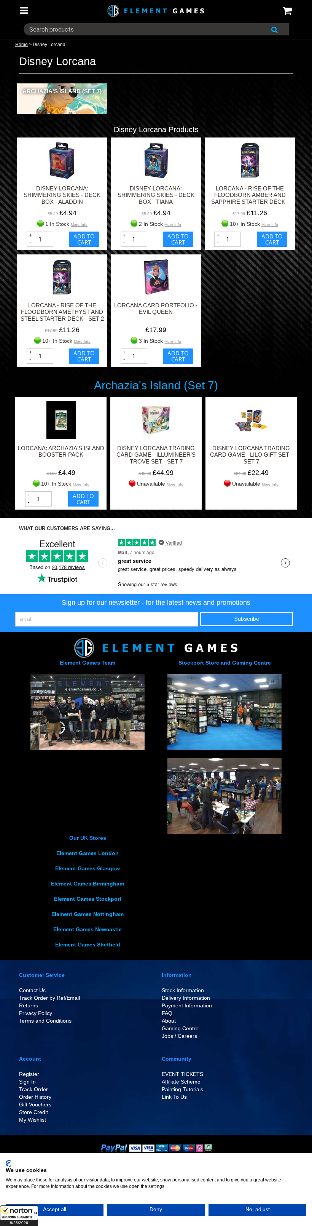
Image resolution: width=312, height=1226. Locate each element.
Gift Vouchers (35, 1104)
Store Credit (33, 1112)
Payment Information (187, 1005)
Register (29, 1074)
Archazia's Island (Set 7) (62, 91)
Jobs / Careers (179, 1036)
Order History (35, 1097)
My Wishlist (32, 1120)
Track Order (33, 1089)
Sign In (27, 1082)
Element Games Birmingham (87, 884)
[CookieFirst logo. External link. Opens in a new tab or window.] (8, 1163)
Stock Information (183, 990)
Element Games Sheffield (87, 944)
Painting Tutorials (182, 1089)
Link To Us (174, 1097)
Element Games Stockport (87, 899)
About (169, 1021)
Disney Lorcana (49, 44)
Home (21, 44)
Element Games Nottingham (87, 914)
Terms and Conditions (45, 1021)
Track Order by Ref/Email (49, 998)
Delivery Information (186, 998)
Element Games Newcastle (87, 929)
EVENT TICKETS (182, 1074)
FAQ (167, 1013)
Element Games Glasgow (87, 868)
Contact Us (32, 990)
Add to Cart (84, 239)
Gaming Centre (180, 1028)
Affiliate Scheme (181, 1082)
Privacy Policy (35, 1013)
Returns (28, 1005)
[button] (19, 1215)
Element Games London (87, 853)
